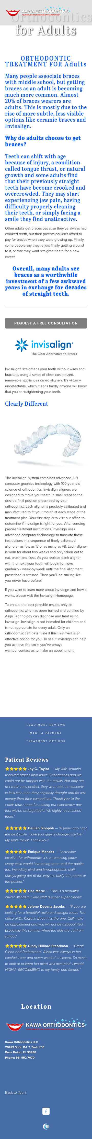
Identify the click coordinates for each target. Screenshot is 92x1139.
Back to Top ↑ (15, 1092)
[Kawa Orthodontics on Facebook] (46, 1111)
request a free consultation (46, 323)
